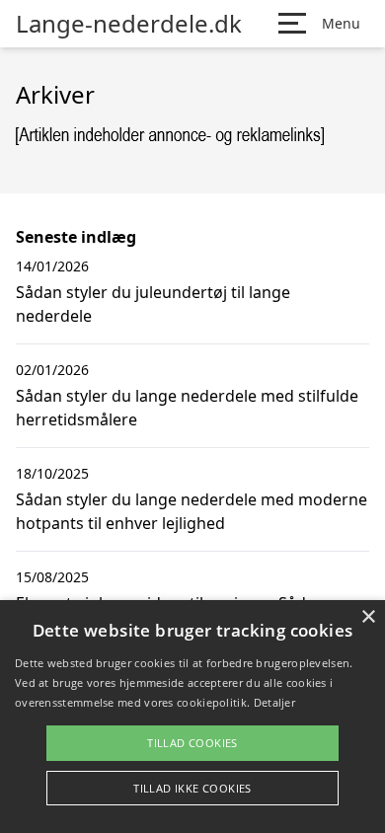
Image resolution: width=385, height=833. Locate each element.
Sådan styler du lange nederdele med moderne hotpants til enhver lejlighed (191, 511)
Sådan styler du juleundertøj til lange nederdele (153, 304)
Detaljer (274, 702)
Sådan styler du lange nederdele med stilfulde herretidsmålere (187, 407)
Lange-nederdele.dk (129, 23)
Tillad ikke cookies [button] (192, 788)
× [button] (367, 617)
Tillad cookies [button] (192, 742)
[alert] (192, 716)
